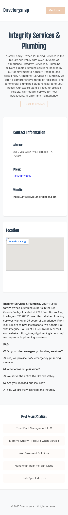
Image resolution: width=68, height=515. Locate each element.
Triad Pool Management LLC (34, 428)
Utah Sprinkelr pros (34, 478)
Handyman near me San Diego (34, 465)
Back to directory (34, 104)
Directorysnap (16, 10)
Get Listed (55, 10)
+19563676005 (22, 176)
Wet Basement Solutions (34, 453)
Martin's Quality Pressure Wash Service (34, 440)
